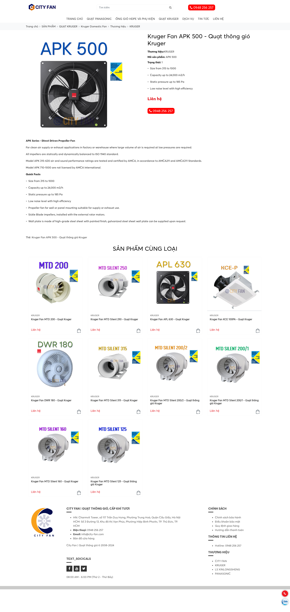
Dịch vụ (188, 18)
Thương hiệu (118, 26)
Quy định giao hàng (227, 525)
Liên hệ (218, 18)
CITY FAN (221, 561)
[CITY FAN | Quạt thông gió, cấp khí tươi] (42, 7)
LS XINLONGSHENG (227, 569)
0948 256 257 (202, 7)
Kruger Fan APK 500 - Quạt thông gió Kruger (59, 237)
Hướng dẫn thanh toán (229, 530)
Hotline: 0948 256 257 (228, 545)
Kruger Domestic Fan (94, 26)
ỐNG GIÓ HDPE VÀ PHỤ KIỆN (135, 18)
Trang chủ (74, 18)
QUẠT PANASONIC (99, 18)
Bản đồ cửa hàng (83, 538)
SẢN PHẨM (49, 26)
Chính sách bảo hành (228, 517)
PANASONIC (223, 573)
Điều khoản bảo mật (227, 521)
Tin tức (203, 18)
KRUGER (135, 26)
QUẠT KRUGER (169, 18)
